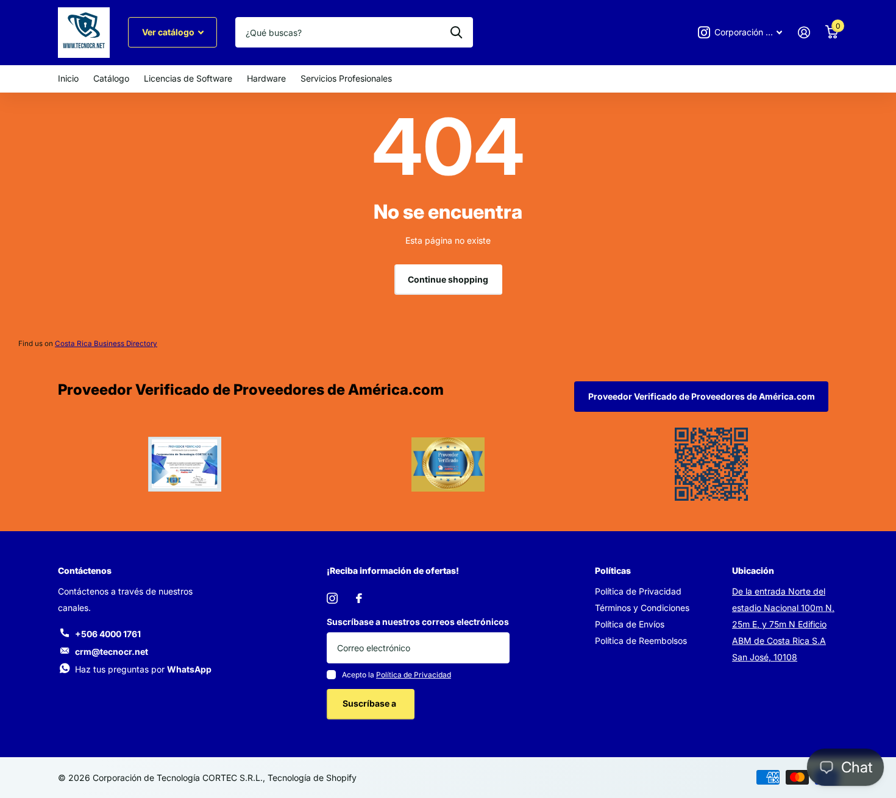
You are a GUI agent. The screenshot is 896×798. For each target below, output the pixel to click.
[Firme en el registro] (803, 32)
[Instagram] (332, 598)
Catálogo (111, 78)
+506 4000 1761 (108, 634)
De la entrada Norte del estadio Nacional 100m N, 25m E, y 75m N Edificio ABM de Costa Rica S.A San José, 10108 (783, 624)
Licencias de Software (188, 78)
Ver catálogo (169, 32)
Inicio (68, 78)
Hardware (266, 78)
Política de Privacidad (413, 674)
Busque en (456, 32)
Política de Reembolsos (641, 640)
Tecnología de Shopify (312, 777)
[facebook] (359, 598)
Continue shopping (448, 279)
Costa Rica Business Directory (106, 343)
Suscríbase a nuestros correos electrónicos (418, 621)
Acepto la (396, 674)
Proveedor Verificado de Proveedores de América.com (701, 396)
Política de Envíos (629, 624)
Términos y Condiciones (642, 607)
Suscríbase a (370, 703)
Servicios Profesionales (346, 78)
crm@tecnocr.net (111, 651)
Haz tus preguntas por (143, 669)
